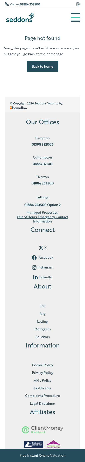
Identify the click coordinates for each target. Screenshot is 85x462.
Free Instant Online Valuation (42, 455)
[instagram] (34, 267)
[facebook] (34, 257)
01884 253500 (30, 4)
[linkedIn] (35, 277)
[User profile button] (78, 4)
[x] (41, 247)
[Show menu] (75, 17)
